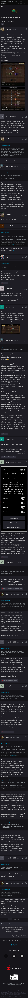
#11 (24, 439)
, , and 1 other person (12, 588)
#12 (24, 462)
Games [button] (10, 1)
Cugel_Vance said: (5, 600)
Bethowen (9, 288)
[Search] (2, 24)
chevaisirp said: (4, 569)
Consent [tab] (6, 473)
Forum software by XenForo (12, 996)
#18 (24, 737)
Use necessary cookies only (14, 527)
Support (3, 3)
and (8, 731)
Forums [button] (3, 1)
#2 (24, 117)
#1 (24, 29)
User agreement (17, 983)
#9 (24, 307)
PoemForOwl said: (5, 145)
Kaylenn (8, 307)
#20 (24, 883)
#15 (24, 594)
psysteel (8, 257)
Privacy (22, 983)
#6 (24, 226)
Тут (13, 250)
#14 (24, 562)
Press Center (18, 984)
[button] (1, 7)
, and (9, 456)
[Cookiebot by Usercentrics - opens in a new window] (19, 470)
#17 (24, 686)
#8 (24, 289)
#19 (24, 858)
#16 (24, 642)
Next (15, 919)
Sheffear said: (4, 173)
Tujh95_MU (9, 166)
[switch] (23, 503)
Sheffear (8, 29)
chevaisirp (9, 594)
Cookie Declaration (11, 984)
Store (20, 1)
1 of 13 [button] (10, 919)
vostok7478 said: (4, 263)
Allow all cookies (14, 518)
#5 (24, 215)
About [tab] (22, 473)
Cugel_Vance (10, 462)
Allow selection (14, 522)
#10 (24, 340)
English (15, 945)
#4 (24, 166)
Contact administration (7, 983)
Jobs (16, 1)
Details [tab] (14, 473)
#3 (24, 139)
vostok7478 (9, 226)
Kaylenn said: (4, 347)
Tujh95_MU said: (4, 232)
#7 (24, 257)
